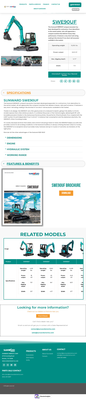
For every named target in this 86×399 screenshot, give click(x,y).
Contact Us (55, 4)
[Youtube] (11, 365)
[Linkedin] (15, 365)
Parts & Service (35, 4)
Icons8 (12, 388)
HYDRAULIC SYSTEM (18, 149)
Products (23, 4)
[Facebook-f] (4, 365)
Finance (46, 4)
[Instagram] (7, 365)
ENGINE (11, 143)
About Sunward (40, 8)
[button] (61, 81)
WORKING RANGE (17, 155)
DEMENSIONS (14, 137)
